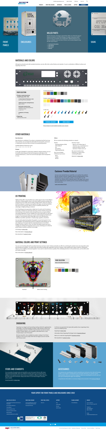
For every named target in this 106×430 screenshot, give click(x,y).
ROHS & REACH (66, 122)
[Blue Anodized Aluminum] (51, 93)
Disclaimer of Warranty (76, 428)
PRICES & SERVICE (67, 5)
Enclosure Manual (96, 378)
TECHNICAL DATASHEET (50, 122)
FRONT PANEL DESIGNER (50, 5)
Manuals (57, 406)
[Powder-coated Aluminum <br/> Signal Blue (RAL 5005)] (62, 100)
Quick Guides (58, 407)
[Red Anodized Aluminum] (48, 93)
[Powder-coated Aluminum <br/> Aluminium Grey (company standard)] (82, 100)
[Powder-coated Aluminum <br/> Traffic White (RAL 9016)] (48, 104)
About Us (82, 1)
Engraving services (76, 335)
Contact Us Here (27, 234)
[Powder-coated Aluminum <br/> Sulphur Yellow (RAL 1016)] (44, 100)
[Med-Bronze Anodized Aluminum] (58, 93)
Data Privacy (98, 428)
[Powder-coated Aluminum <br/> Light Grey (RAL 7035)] (86, 100)
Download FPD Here (29, 405)
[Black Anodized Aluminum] (62, 93)
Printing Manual (28, 231)
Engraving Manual (81, 333)
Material (50, 48)
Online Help (80, 156)
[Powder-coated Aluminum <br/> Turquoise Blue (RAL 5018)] (65, 100)
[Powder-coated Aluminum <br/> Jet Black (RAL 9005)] (75, 100)
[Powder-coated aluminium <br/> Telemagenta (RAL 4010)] (51, 100)
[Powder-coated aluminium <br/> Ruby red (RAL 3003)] (58, 100)
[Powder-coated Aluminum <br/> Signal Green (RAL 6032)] (69, 100)
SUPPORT (75, 5)
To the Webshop (74, 402)
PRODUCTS (41, 5)
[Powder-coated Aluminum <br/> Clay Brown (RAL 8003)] (72, 100)
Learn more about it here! (61, 184)
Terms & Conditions (90, 428)
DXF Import (51, 46)
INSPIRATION (59, 5)
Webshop (76, 1)
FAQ (57, 402)
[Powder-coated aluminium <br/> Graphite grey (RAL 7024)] (79, 100)
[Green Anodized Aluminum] (55, 93)
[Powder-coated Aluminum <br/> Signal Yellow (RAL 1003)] (48, 100)
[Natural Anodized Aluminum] (65, 93)
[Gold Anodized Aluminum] (44, 93)
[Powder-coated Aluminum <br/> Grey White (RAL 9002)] (44, 104)
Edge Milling (51, 45)
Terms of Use (83, 428)
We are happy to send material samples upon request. (55, 125)
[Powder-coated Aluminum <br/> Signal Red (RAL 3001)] (55, 100)
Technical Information (53, 44)
